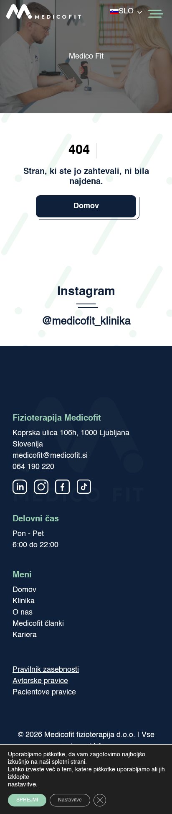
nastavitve (22, 785)
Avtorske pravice (40, 681)
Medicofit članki (38, 624)
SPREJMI (27, 800)
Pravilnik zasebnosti (46, 670)
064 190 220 (33, 467)
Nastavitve (70, 800)
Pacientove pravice (44, 692)
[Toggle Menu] (155, 14)
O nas (23, 612)
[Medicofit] (43, 14)
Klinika (24, 601)
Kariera (25, 635)
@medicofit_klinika (86, 321)
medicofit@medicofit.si (50, 455)
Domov (86, 206)
